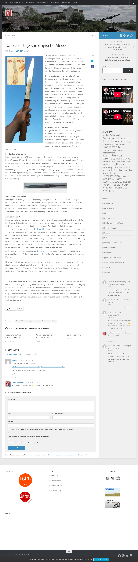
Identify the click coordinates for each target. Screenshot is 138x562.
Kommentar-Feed (57, 486)
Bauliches (29, 3)
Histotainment (108, 153)
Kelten (119, 159)
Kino (124, 159)
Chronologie (117, 144)
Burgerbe (107, 213)
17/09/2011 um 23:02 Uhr (33, 383)
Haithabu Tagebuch (110, 228)
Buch (124, 141)
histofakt (107, 238)
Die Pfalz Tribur (15, 3)
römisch (106, 178)
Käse (128, 158)
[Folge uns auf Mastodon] (124, 35)
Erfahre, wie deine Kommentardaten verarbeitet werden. (68, 455)
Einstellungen (101, 559)
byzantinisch (107, 144)
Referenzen (55, 3)
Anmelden (54, 476)
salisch (118, 179)
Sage (113, 179)
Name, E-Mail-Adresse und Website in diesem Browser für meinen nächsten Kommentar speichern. (42, 429)
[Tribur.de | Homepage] (8, 13)
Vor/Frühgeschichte (117, 187)
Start (5, 3)
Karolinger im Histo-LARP (113, 243)
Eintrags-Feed (56, 481)
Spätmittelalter (110, 181)
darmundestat (109, 218)
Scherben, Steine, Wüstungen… (114, 263)
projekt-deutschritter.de (112, 258)
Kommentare (15, 354)
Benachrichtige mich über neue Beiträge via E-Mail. (24, 443)
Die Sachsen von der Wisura (113, 223)
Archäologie (110, 138)
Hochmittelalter (112, 155)
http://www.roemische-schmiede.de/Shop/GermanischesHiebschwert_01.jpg (38, 367)
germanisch (107, 150)
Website (10, 421)
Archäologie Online (110, 208)
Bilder (119, 141)
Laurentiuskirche (115, 161)
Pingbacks (31, 354)
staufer (120, 182)
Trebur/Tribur (119, 184)
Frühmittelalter (20, 321)
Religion (123, 176)
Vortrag (106, 190)
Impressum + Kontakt (69, 3)
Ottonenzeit (108, 253)
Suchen (104, 66)
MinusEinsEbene (110, 248)
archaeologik (108, 203)
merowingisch (109, 167)
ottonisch (107, 170)
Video (105, 187)
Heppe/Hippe (41, 229)
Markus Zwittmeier (16, 51)
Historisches (41, 3)
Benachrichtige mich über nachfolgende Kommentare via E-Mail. (28, 436)
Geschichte (10, 36)
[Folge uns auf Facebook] (121, 35)
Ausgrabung (125, 138)
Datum (123, 144)
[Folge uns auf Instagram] (131, 35)
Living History (117, 164)
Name (10, 414)
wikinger (113, 191)
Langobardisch (106, 161)
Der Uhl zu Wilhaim (114, 346)
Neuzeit (127, 167)
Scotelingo (107, 267)
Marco (14, 360)
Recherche (37, 321)
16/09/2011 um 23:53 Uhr (26, 360)
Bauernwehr (42, 251)
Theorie (54, 321)
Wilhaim (107, 272)
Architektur (116, 135)
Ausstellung (109, 141)
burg (128, 142)
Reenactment (109, 173)
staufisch (127, 182)
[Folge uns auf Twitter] (128, 35)
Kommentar (12, 399)
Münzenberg (119, 167)
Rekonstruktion (46, 321)
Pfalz (116, 170)
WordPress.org (56, 491)
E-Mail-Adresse (58, 414)
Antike (105, 135)
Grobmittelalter (118, 150)
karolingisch (29, 321)
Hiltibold (107, 233)
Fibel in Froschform (73, 335)
